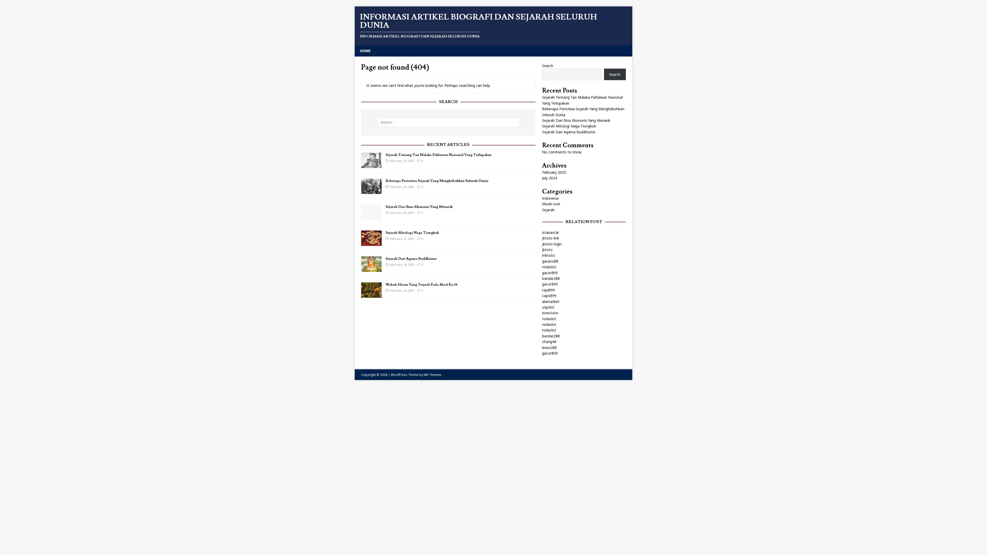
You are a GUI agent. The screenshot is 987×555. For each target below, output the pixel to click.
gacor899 (550, 272)
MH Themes (432, 375)
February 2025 (554, 172)
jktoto (547, 249)
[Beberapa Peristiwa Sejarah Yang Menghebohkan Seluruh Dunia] (371, 191)
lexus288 (549, 347)
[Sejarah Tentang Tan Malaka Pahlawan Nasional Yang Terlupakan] (371, 165)
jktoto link (550, 238)
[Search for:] (448, 122)
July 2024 (549, 177)
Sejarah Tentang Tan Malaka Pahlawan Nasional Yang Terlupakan (438, 155)
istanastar (550, 232)
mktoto (548, 255)
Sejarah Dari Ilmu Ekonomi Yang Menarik (419, 207)
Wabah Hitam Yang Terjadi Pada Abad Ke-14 (422, 284)
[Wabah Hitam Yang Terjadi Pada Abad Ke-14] (371, 294)
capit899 (549, 295)
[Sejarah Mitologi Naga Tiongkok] (371, 242)
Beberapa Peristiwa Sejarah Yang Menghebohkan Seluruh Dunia (437, 181)
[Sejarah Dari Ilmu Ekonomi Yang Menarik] (371, 217)
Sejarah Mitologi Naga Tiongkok (412, 232)
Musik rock (551, 203)
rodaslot (549, 266)
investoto (550, 312)
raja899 (548, 290)
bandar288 (551, 278)
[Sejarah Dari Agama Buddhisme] (371, 268)
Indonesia (550, 198)
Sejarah (548, 209)
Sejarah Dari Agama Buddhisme (411, 258)
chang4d (549, 341)
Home (365, 50)
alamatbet (551, 301)
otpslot (548, 307)
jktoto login (552, 244)
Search (547, 65)
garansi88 (550, 261)
